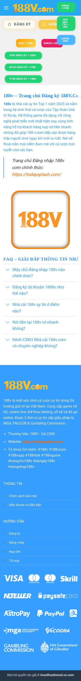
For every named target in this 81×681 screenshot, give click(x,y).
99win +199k (65, 7)
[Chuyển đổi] (7, 270)
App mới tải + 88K (65, 23)
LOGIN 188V (65, 40)
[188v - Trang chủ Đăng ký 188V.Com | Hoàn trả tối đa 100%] (33, 8)
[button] (6, 7)
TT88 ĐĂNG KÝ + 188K (22, 78)
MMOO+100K (51, 43)
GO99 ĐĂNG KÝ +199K (22, 67)
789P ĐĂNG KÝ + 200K (22, 55)
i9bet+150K (25, 43)
